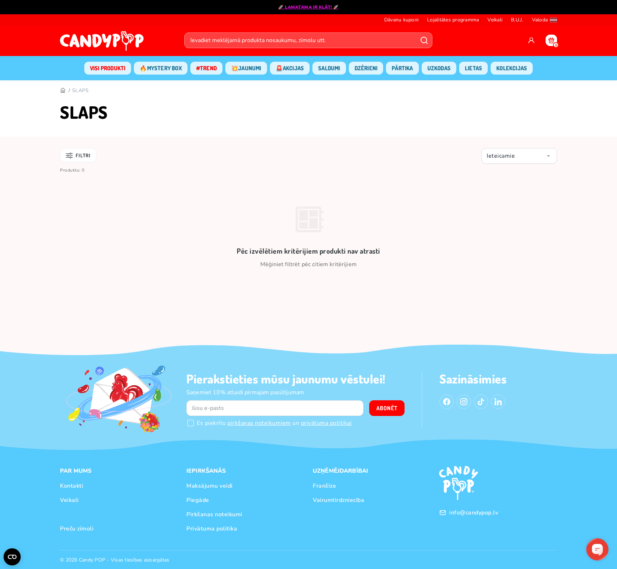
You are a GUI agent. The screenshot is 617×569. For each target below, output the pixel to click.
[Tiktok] (481, 402)
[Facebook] (447, 402)
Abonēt (386, 408)
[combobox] (519, 156)
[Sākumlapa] (103, 43)
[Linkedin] (498, 402)
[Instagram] (464, 402)
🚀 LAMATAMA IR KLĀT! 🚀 (308, 7)
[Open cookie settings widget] (12, 556)
